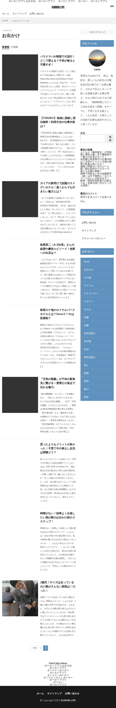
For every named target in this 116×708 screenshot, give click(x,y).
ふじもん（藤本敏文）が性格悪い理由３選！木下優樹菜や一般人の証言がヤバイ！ (96, 154)
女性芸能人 (90, 333)
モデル (87, 309)
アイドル (89, 285)
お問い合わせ (36, 13)
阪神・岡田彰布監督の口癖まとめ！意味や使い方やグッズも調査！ (96, 183)
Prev (35, 648)
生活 (86, 349)
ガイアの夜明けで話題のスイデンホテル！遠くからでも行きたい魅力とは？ (57, 187)
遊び (86, 389)
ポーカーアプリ (58, 672)
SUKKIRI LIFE (58, 7)
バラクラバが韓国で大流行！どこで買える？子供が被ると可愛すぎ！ (57, 60)
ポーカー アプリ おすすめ (58, 665)
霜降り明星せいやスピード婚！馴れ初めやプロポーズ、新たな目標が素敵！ (96, 169)
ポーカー (58, 682)
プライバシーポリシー (94, 238)
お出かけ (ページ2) (20, 20)
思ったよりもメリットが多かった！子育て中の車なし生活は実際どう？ (57, 448)
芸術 (86, 380)
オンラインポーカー (58, 670)
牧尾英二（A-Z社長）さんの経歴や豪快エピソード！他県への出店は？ (57, 248)
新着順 (5, 46)
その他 (87, 277)
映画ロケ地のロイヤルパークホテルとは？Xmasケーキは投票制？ (57, 314)
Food (86, 261)
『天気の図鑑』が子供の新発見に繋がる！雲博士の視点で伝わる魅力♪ (57, 383)
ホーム (5, 13)
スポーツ (89, 301)
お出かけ (89, 269)
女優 (86, 325)
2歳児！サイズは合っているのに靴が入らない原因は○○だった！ (58, 586)
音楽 (86, 396)
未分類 (87, 341)
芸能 (86, 373)
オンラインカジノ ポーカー (58, 677)
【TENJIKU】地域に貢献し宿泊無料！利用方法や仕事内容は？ (58, 122)
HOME (5, 20)
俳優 (86, 317)
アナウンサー (91, 293)
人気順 (14, 46)
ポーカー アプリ (58, 667)
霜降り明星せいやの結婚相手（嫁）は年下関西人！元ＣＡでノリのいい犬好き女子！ (96, 176)
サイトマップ (19, 13)
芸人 (86, 365)
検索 (82, 133)
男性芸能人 (90, 357)
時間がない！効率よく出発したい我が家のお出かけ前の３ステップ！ (57, 517)
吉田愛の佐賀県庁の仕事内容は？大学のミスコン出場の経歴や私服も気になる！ (96, 161)
